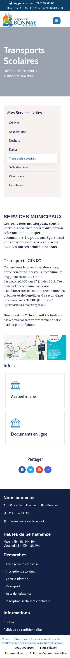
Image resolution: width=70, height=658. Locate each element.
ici (43, 305)
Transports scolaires (22, 158)
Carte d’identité (17, 579)
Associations (17, 132)
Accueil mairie (23, 396)
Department (25, 71)
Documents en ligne (29, 434)
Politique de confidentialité (23, 629)
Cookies (9, 622)
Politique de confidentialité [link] (48, 653)
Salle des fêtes (19, 167)
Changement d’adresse (22, 564)
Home (8, 71)
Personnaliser (14, 653)
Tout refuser (48, 647)
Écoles (13, 149)
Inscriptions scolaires (20, 571)
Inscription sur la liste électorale (28, 601)
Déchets (14, 140)
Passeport (13, 586)
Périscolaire (16, 176)
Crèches (14, 123)
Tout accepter (24, 647)
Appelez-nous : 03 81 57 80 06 (34, 3)
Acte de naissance (18, 593)
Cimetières (16, 185)
